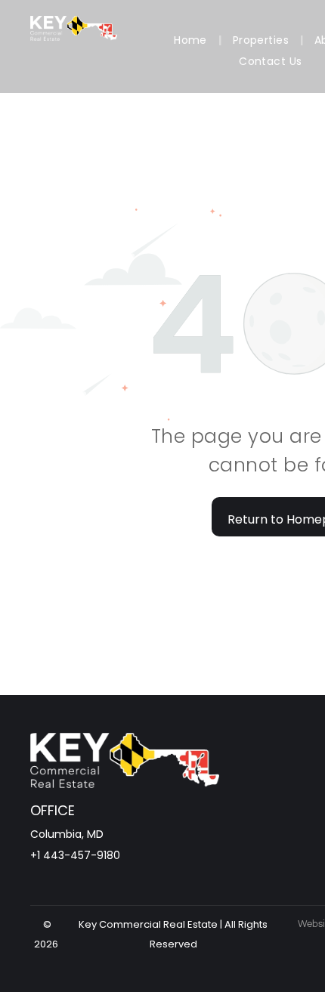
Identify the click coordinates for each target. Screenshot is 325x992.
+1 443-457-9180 (75, 855)
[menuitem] (191, 40)
